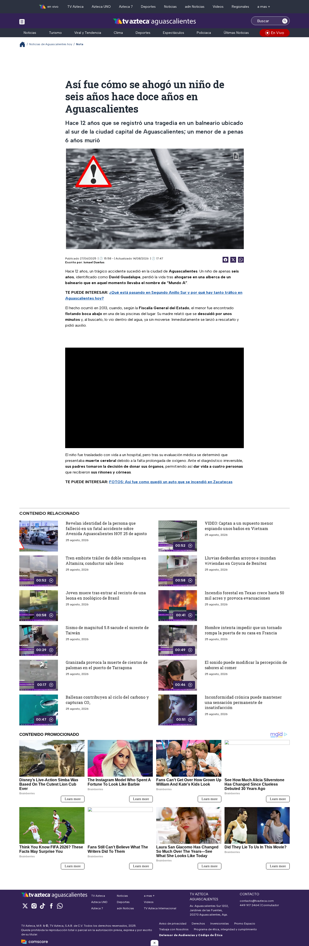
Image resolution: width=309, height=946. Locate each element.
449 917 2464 (249, 905)
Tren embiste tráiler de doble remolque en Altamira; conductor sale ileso (106, 560)
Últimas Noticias (236, 33)
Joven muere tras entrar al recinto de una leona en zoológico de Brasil (106, 595)
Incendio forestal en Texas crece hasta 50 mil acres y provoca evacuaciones (244, 595)
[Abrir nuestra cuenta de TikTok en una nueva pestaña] (42, 906)
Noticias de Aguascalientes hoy (50, 44)
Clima (118, 33)
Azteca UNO (101, 7)
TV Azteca (75, 7)
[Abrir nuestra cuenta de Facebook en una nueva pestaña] (51, 906)
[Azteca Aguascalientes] (154, 21)
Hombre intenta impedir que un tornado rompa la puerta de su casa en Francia (243, 630)
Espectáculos (173, 33)
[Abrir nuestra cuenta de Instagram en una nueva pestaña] (34, 906)
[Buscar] (285, 21)
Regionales (240, 7)
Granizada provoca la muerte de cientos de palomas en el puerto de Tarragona (106, 665)
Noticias (170, 7)
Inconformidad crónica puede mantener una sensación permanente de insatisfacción (243, 702)
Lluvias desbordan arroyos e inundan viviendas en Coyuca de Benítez (240, 560)
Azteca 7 (126, 7)
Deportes (148, 7)
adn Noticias (194, 7)
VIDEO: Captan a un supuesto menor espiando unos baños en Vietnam (239, 526)
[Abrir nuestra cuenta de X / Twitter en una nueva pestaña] (25, 906)
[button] (154, 943)
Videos (218, 7)
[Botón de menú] (22, 21)
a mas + (263, 7)
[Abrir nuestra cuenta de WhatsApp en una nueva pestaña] (60, 906)
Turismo (55, 33)
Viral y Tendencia (87, 33)
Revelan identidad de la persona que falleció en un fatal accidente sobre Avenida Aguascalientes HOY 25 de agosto (106, 528)
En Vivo (277, 32)
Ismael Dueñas (94, 262)
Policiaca (204, 33)
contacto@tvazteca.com (257, 901)
